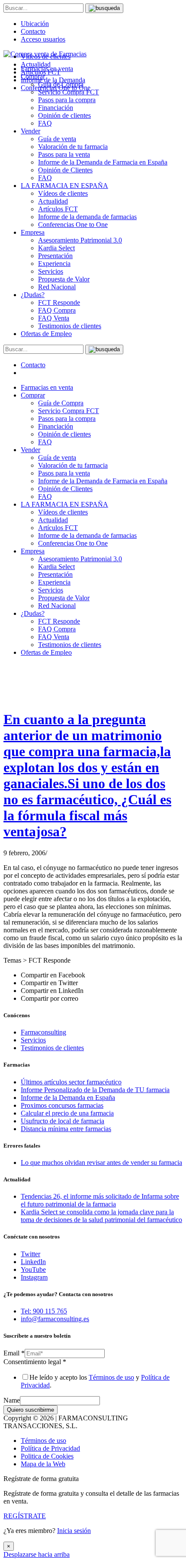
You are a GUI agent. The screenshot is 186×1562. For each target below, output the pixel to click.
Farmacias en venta (47, 387)
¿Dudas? (33, 294)
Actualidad (53, 201)
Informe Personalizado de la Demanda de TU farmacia (95, 1089)
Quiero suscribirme (30, 1410)
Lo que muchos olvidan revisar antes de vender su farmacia (101, 1162)
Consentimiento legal (34, 1361)
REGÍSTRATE (24, 1516)
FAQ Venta (53, 318)
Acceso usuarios (43, 39)
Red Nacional (57, 287)
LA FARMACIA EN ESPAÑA (64, 185)
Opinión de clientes (64, 115)
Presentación (55, 255)
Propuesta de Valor (64, 279)
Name (11, 1400)
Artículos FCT (58, 209)
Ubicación (35, 23)
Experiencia (54, 263)
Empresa (33, 232)
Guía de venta (57, 138)
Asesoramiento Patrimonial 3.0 (80, 240)
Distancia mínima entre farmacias (66, 1128)
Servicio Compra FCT (68, 410)
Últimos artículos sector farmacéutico (71, 1082)
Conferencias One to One (73, 224)
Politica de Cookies (47, 1456)
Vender (30, 131)
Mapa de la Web (43, 1464)
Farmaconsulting (43, 1032)
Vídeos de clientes (63, 193)
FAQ (45, 123)
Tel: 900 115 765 (44, 1311)
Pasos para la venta (64, 154)
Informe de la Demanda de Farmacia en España (102, 162)
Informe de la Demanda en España (68, 1097)
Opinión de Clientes (65, 170)
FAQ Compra (57, 310)
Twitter (30, 1254)
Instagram (34, 1277)
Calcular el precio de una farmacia (67, 1113)
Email (14, 1353)
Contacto (33, 31)
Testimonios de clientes (69, 326)
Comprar (33, 395)
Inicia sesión (74, 1530)
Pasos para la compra (67, 99)
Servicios (50, 271)
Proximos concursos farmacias (62, 1105)
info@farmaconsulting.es (55, 1319)
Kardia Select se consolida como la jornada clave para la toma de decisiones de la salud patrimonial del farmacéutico (101, 1215)
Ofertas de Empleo (46, 333)
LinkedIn (33, 1261)
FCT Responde (59, 302)
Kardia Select (56, 248)
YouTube (33, 1269)
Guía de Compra (60, 403)
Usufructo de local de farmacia (62, 1121)
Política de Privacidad (50, 1448)
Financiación (55, 107)
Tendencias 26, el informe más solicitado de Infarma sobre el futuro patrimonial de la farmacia (100, 1200)
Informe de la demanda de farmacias (87, 216)
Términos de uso (111, 1377)
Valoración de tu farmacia (73, 146)
